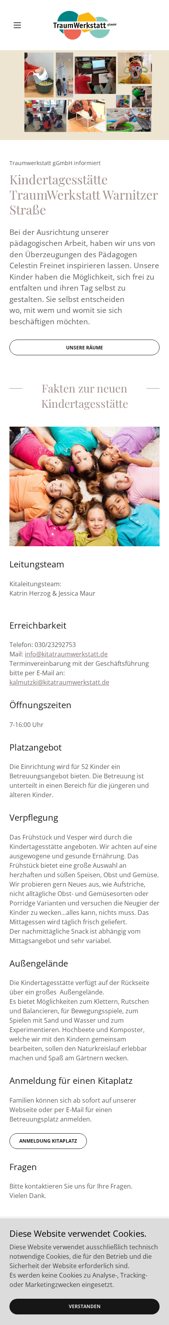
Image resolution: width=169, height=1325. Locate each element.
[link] (84, 25)
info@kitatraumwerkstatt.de (66, 654)
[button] (20, 25)
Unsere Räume (84, 347)
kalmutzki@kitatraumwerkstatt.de (59, 682)
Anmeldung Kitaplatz (48, 1141)
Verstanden (85, 1306)
